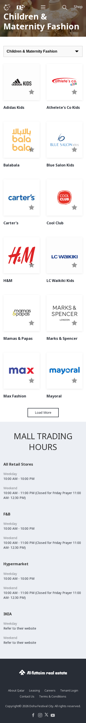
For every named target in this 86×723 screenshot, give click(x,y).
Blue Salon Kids (60, 165)
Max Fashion (14, 396)
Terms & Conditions (52, 696)
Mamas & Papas (18, 338)
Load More (43, 412)
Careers (49, 690)
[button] (31, 92)
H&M (7, 280)
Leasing (34, 690)
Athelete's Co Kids (63, 107)
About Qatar (16, 690)
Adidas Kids (13, 107)
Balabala (11, 165)
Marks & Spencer (62, 338)
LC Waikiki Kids (60, 280)
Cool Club (55, 222)
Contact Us (27, 696)
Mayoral (54, 396)
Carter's (10, 222)
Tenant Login (69, 690)
